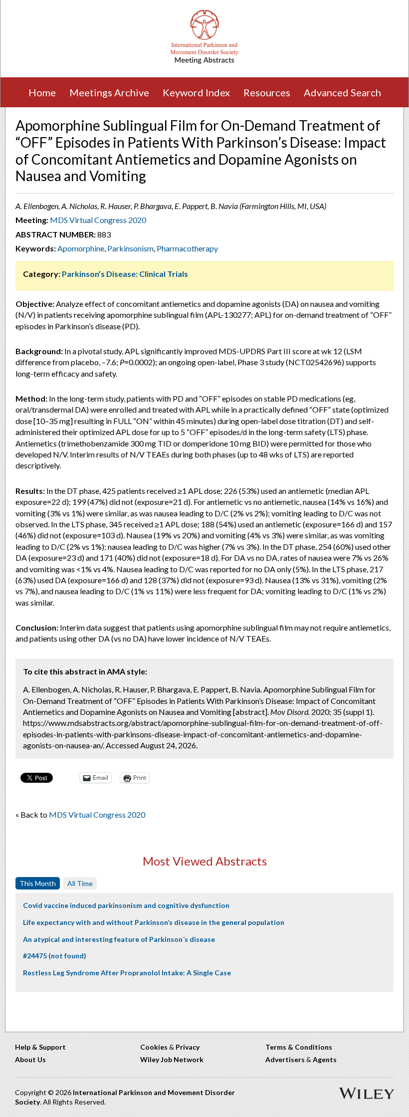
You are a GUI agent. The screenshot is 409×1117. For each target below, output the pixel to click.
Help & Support (40, 1047)
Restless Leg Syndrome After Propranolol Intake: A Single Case (127, 972)
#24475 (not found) (54, 955)
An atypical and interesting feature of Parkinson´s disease (119, 939)
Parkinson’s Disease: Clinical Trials (125, 273)
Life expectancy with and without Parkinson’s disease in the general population (153, 922)
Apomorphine (80, 248)
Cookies (154, 1047)
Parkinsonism (130, 248)
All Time (80, 883)
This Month (37, 883)
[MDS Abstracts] (204, 61)
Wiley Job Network (172, 1059)
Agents (325, 1059)
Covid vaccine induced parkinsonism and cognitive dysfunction (126, 905)
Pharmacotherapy (187, 248)
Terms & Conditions (298, 1047)
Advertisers (285, 1059)
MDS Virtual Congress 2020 (98, 219)
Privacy (188, 1047)
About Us (30, 1059)
